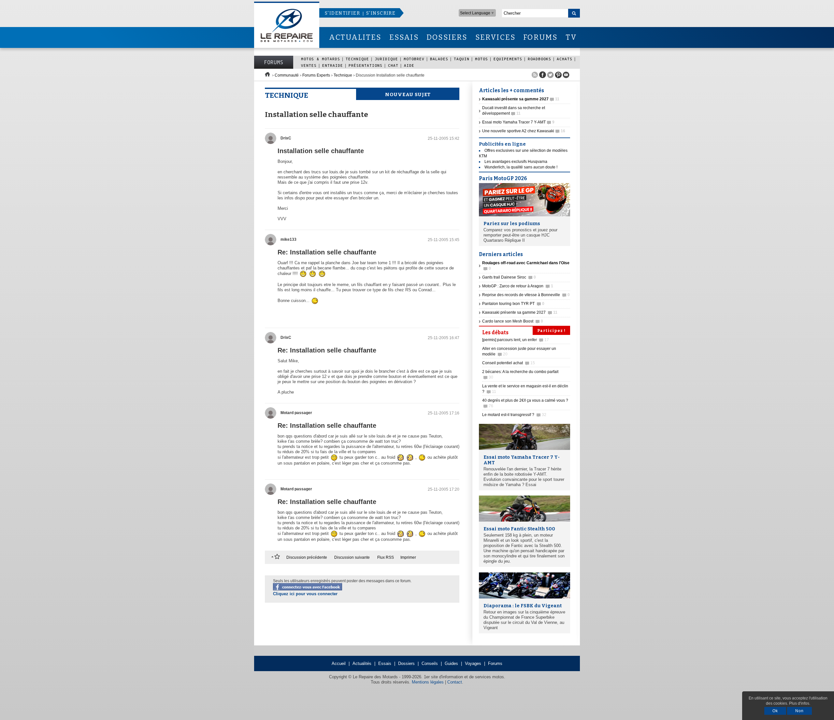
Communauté (287, 75)
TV (571, 37)
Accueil (339, 663)
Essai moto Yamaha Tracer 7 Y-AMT (518, 122)
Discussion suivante (352, 557)
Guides (451, 663)
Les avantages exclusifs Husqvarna (515, 161)
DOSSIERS (446, 37)
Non (799, 711)
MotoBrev (414, 59)
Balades (439, 59)
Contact (454, 682)
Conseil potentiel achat (508, 363)
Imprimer (408, 557)
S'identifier (342, 13)
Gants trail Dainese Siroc (509, 277)
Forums (273, 62)
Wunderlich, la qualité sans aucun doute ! (520, 167)
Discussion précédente (306, 557)
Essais (384, 663)
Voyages (473, 663)
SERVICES (495, 37)
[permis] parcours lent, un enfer (515, 340)
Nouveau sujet (408, 94)
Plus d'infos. (799, 703)
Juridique (386, 59)
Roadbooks (539, 59)
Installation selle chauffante (321, 150)
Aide (409, 65)
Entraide (332, 65)
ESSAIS (404, 37)
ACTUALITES (355, 37)
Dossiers (406, 663)
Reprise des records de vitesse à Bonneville (526, 295)
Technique (357, 59)
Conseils (430, 663)
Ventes (309, 65)
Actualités (361, 663)
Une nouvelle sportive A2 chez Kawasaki (523, 131)
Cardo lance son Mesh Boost (512, 321)
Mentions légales (428, 682)
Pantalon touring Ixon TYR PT (513, 303)
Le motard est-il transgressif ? (514, 414)
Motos (481, 59)
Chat (393, 65)
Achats (564, 59)
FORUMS (540, 37)
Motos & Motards (320, 59)
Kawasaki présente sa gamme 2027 (519, 312)
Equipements (508, 59)
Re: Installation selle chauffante (327, 252)
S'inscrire (380, 13)
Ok (775, 711)
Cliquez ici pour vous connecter (305, 593)
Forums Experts (316, 75)
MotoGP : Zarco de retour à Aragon (517, 286)
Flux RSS (385, 557)
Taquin (461, 59)
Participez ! (551, 330)
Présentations (365, 65)
